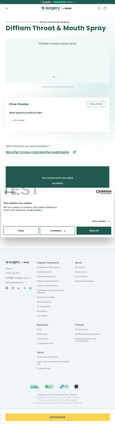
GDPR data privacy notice (87, 334)
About (78, 262)
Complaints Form (45, 343)
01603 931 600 (13, 273)
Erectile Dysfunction (46, 276)
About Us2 (80, 267)
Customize (56, 230)
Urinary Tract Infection (47, 285)
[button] (53, 77)
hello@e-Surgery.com (17, 277)
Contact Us (42, 338)
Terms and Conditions (47, 357)
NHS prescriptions (15, 282)
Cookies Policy (44, 368)
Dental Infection (44, 272)
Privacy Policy (81, 329)
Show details (99, 221)
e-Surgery (56, 8)
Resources (42, 324)
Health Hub (42, 334)
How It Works (81, 276)
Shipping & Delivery (84, 281)
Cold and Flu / (32, 22)
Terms (40, 352)
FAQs (39, 329)
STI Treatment (43, 306)
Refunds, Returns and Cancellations (85, 339)
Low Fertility (42, 315)
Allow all (94, 230)
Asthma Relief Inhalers (47, 281)
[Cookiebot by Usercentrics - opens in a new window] (98, 192)
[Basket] (105, 8)
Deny (21, 230)
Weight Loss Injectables (48, 267)
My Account (80, 272)
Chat (8, 268)
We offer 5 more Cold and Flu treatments (37, 152)
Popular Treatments (48, 262)
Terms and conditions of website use (53, 362)
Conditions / (19, 22)
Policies (79, 324)
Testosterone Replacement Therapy (50, 291)
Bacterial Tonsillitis (46, 297)
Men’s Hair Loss (44, 301)
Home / (9, 22)
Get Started (57, 417)
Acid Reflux (42, 311)
